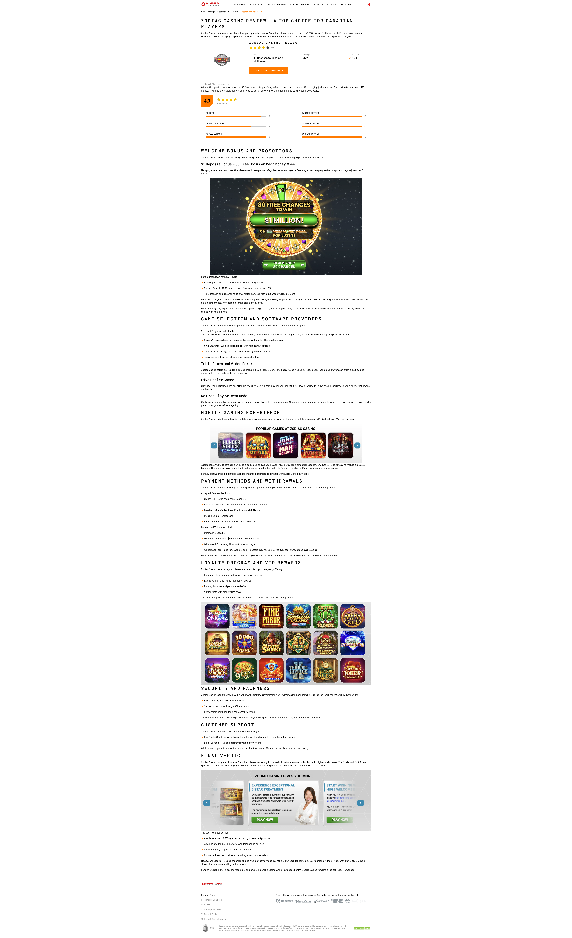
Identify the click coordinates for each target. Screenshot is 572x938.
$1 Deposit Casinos (275, 4)
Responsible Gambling (211, 900)
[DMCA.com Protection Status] (362, 928)
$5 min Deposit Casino (325, 4)
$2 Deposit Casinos (299, 4)
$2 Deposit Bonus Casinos (213, 919)
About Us (346, 4)
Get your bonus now (269, 71)
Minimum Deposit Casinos (248, 4)
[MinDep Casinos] (210, 4)
